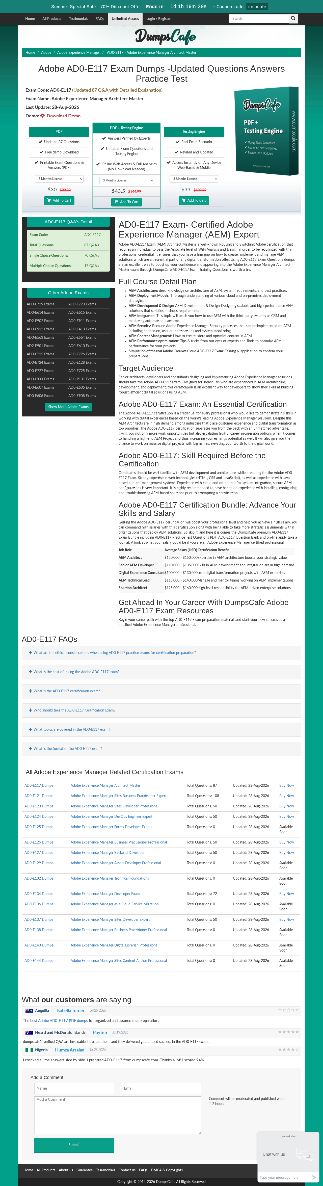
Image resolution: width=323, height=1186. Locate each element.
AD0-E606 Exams (40, 396)
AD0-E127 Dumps (38, 853)
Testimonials (78, 19)
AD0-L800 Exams (40, 379)
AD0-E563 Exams (40, 337)
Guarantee (84, 1170)
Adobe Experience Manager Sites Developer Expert (110, 919)
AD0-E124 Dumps (38, 817)
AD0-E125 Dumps (38, 827)
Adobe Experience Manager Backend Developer (108, 853)
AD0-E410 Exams (82, 329)
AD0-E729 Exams (40, 304)
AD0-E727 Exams (40, 371)
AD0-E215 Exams (40, 354)
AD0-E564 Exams (82, 337)
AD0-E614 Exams (40, 312)
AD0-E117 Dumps (38, 785)
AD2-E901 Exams (40, 346)
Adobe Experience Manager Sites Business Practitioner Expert (119, 796)
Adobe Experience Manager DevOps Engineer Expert (111, 817)
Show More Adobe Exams (68, 407)
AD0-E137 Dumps (38, 919)
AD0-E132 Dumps (38, 878)
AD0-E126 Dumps (38, 842)
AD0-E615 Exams (82, 312)
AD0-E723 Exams (82, 304)
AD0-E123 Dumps (38, 806)
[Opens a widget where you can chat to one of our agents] (288, 1157)
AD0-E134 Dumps (38, 894)
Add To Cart (61, 200)
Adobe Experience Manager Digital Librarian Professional (114, 945)
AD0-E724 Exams (40, 362)
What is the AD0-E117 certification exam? (66, 691)
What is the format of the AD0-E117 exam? (67, 749)
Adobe (46, 53)
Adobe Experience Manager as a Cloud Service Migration (115, 904)
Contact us (127, 1170)
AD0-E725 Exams (82, 371)
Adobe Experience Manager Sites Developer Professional (114, 806)
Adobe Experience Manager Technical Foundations (110, 878)
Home (30, 19)
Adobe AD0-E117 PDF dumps (63, 1021)
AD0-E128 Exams (82, 362)
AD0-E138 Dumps (38, 930)
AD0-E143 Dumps (38, 945)
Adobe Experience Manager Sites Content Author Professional (119, 961)
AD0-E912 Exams (40, 329)
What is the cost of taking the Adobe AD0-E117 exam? (76, 672)
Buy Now (286, 785)
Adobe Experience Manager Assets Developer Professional (116, 863)
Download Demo (62, 116)
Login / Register (158, 19)
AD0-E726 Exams (82, 354)
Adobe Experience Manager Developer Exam (105, 894)
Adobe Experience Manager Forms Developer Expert (111, 827)
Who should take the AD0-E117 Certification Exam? (74, 710)
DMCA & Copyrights (167, 1170)
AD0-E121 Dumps (38, 796)
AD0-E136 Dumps (38, 904)
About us (66, 1170)
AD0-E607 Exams (40, 387)
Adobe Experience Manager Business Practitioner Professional (119, 842)
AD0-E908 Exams (82, 396)
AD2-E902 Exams (40, 321)
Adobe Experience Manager (78, 53)
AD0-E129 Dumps (38, 863)
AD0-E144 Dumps (38, 961)
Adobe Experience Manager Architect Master (105, 785)
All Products (51, 19)
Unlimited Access (125, 19)
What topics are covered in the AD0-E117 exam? (71, 729)
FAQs (100, 19)
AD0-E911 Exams (82, 321)
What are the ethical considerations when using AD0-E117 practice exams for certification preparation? (114, 653)
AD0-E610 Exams (82, 346)
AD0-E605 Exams (82, 387)
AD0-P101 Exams (82, 379)
